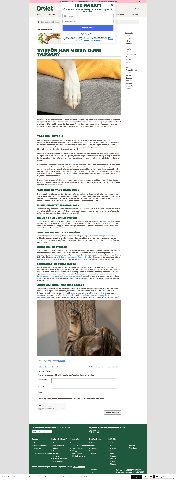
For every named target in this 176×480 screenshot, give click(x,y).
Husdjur (129, 49)
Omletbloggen (44, 30)
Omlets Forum (77, 448)
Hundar (61, 361)
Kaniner (129, 57)
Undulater (129, 86)
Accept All (136, 477)
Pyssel (128, 73)
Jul (127, 52)
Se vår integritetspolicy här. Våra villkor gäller (93, 39)
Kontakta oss (58, 443)
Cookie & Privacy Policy (96, 471)
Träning (129, 83)
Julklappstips (131, 54)
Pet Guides (112, 439)
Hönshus (129, 44)
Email (40, 393)
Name (41, 387)
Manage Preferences (164, 477)
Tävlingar (129, 81)
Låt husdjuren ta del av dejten (50, 367)
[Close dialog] (112, 5)
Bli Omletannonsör (79, 456)
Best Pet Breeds (95, 439)
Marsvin (129, 65)
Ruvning (132, 445)
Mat (127, 67)
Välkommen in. (79, 467)
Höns (128, 41)
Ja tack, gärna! (88, 28)
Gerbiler (129, 36)
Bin (111, 445)
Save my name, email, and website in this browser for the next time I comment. (71, 399)
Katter (128, 59)
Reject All (148, 477)
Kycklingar (130, 62)
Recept (128, 75)
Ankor (93, 443)
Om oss (37, 443)
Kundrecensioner (40, 445)
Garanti (56, 456)
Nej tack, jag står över (88, 34)
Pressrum (37, 448)
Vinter (128, 89)
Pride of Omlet (131, 70)
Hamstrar (129, 38)
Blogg (74, 451)
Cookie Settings (96, 472)
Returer (56, 453)
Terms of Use (94, 469)
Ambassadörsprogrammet (82, 445)
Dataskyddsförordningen (43, 453)
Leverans (56, 451)
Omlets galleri (77, 453)
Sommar (129, 78)
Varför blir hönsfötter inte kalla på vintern (104, 367)
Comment (42, 379)
